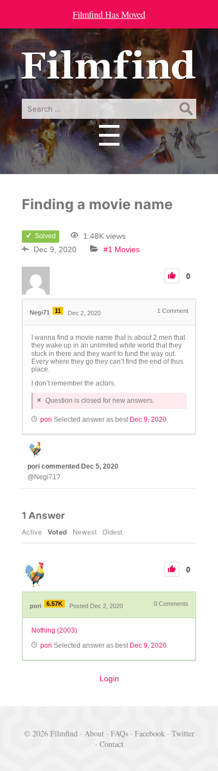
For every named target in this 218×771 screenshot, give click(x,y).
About (94, 733)
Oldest (112, 532)
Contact (111, 744)
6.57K (54, 603)
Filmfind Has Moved (109, 14)
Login (109, 678)
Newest (85, 532)
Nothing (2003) (54, 630)
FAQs (119, 733)
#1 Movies (121, 249)
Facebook (150, 733)
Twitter (183, 733)
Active (32, 532)
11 (58, 310)
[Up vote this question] (171, 275)
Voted (57, 532)
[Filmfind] (109, 71)
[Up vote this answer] (171, 569)
